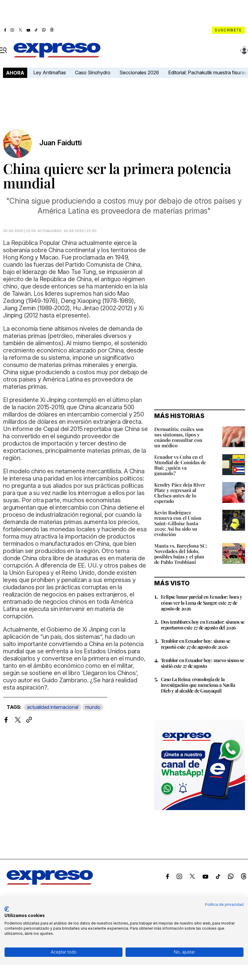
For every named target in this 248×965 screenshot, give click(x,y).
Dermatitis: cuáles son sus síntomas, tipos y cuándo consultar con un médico (179, 437)
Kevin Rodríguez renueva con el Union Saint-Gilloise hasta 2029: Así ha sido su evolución (177, 523)
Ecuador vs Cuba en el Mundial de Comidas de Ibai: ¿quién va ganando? (180, 465)
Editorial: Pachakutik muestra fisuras (208, 72)
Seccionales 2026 (139, 72)
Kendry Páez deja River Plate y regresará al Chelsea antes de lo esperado (179, 492)
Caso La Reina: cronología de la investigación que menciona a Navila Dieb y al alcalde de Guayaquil (198, 685)
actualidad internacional (52, 707)
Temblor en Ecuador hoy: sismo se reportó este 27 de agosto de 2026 (195, 644)
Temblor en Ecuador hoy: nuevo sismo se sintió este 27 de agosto (202, 663)
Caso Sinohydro (92, 72)
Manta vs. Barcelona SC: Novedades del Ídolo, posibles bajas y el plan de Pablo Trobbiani (180, 553)
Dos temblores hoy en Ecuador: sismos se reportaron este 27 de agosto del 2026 (203, 625)
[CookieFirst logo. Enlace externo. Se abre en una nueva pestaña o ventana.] (7, 909)
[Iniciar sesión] (244, 50)
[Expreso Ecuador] (50, 883)
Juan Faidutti (60, 143)
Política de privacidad (224, 904)
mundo (92, 707)
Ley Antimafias (49, 72)
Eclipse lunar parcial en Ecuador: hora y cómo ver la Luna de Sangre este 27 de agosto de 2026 (201, 602)
